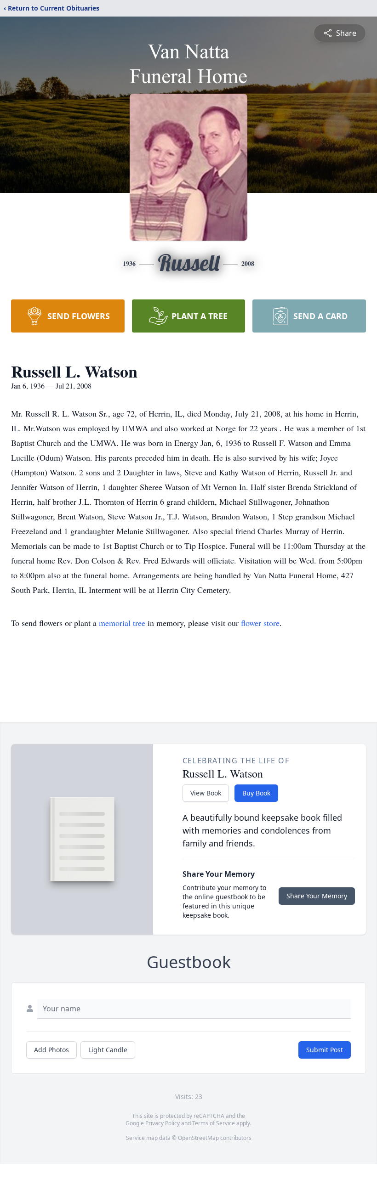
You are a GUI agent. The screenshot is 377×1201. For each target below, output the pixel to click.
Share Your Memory (316, 895)
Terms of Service (213, 1123)
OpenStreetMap (198, 1138)
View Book (205, 793)
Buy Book (256, 793)
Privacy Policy (162, 1123)
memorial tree (122, 622)
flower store (260, 622)
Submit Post (324, 1049)
